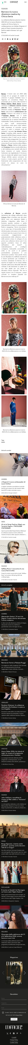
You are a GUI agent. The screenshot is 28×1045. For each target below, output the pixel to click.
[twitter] (12, 39)
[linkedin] (10, 39)
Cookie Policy (14, 1042)
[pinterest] (7, 39)
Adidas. (3, 113)
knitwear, (4, 217)
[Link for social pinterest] (17, 1033)
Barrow (3, 94)
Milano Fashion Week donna (11, 103)
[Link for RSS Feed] (20, 1033)
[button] (25, 973)
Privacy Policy (19, 1015)
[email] (2, 39)
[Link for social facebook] (10, 1033)
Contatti (14, 1037)
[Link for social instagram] (14, 1033)
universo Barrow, (9, 115)
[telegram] (17, 39)
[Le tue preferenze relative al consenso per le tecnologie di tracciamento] (2, 2)
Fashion (4, 8)
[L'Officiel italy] (14, 2)
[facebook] (5, 39)
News (3, 442)
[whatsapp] (15, 39)
